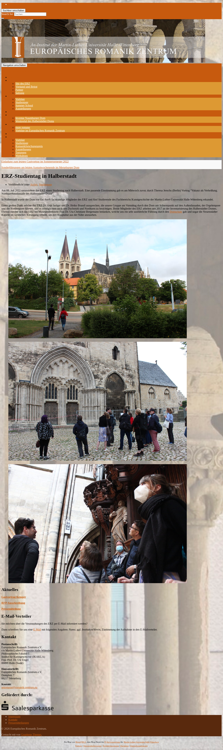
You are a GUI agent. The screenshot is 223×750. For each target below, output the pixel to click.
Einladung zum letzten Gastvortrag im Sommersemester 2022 (35, 161)
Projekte (12, 114)
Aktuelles (13, 77)
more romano (22, 127)
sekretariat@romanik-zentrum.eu (19, 687)
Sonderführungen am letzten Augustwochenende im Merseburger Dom (40, 167)
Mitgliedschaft (16, 133)
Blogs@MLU (80, 742)
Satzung (19, 92)
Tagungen (20, 152)
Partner (19, 89)
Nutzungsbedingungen (92, 746)
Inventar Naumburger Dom (30, 118)
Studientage (21, 102)
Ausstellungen (23, 108)
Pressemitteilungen (18, 722)
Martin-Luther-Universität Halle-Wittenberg (141, 742)
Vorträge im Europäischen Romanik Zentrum (40, 130)
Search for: (7, 14)
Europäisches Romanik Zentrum (19, 71)
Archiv (12, 136)
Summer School (24, 105)
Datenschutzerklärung (139, 746)
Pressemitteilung (11, 608)
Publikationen (16, 124)
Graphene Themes (31, 734)
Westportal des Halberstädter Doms (34, 121)
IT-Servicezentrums (112, 742)
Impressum (14, 716)
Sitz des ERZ (22, 83)
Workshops (21, 155)
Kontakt (12, 719)
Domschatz (176, 211)
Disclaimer (124, 746)
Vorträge (20, 99)
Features (78, 746)
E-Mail (37, 629)
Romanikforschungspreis (22, 111)
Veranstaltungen (17, 96)
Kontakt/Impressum (111, 746)
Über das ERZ (16, 80)
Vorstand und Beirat (26, 86)
